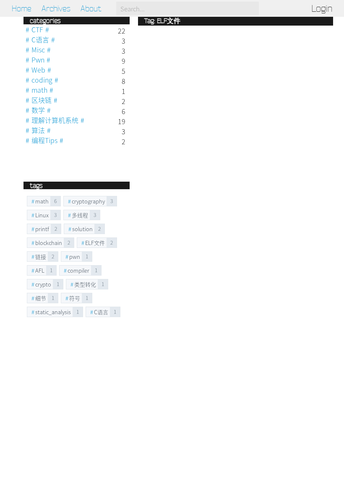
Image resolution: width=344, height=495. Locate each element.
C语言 (40, 39)
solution (82, 229)
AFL (39, 270)
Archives (56, 8)
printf (42, 229)
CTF (37, 29)
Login (321, 8)
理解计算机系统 (54, 120)
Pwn (37, 60)
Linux (42, 215)
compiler (78, 270)
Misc (38, 49)
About (91, 8)
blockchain (48, 243)
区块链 (41, 100)
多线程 (80, 215)
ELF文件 (95, 243)
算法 (38, 130)
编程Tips (44, 140)
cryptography (88, 201)
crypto (43, 284)
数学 (38, 110)
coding (41, 80)
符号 (74, 298)
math (39, 90)
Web (38, 70)
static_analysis (53, 312)
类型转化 (85, 284)
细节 (40, 298)
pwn (74, 257)
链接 (40, 257)
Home (21, 8)
